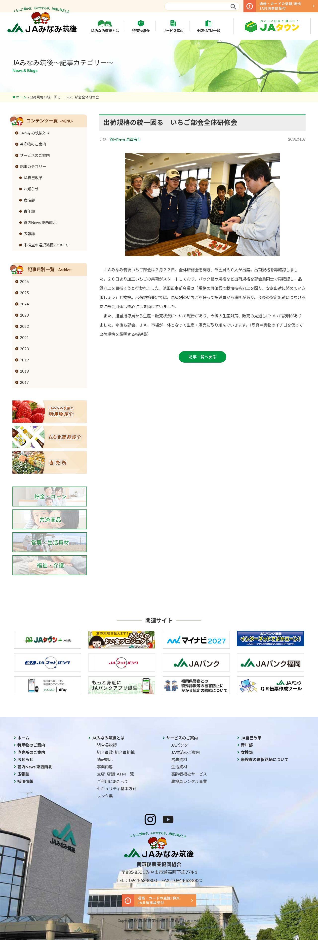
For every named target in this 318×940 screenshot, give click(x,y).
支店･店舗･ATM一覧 (115, 774)
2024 (24, 304)
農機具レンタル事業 (189, 781)
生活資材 (179, 766)
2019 (24, 360)
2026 (24, 281)
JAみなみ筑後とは (105, 31)
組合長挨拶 (107, 745)
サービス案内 (173, 31)
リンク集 (105, 795)
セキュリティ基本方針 (116, 788)
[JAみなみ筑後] (42, 31)
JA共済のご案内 (185, 752)
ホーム (21, 97)
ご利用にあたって (112, 781)
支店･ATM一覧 (208, 31)
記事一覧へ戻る (202, 356)
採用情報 (25, 781)
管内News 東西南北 (125, 139)
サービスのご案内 (35, 155)
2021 (24, 337)
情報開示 (105, 759)
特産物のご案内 (33, 144)
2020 (24, 348)
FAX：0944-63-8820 (181, 880)
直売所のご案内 (31, 752)
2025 (24, 292)
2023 (24, 315)
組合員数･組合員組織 (116, 752)
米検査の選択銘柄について (46, 245)
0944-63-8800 (143, 880)
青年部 (29, 211)
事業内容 (105, 766)
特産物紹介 (141, 31)
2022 (24, 326)
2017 (24, 382)
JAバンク (179, 745)
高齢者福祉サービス (189, 774)
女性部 (29, 200)
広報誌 (29, 233)
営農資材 (179, 759)
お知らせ (31, 189)
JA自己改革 (33, 177)
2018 (24, 371)
